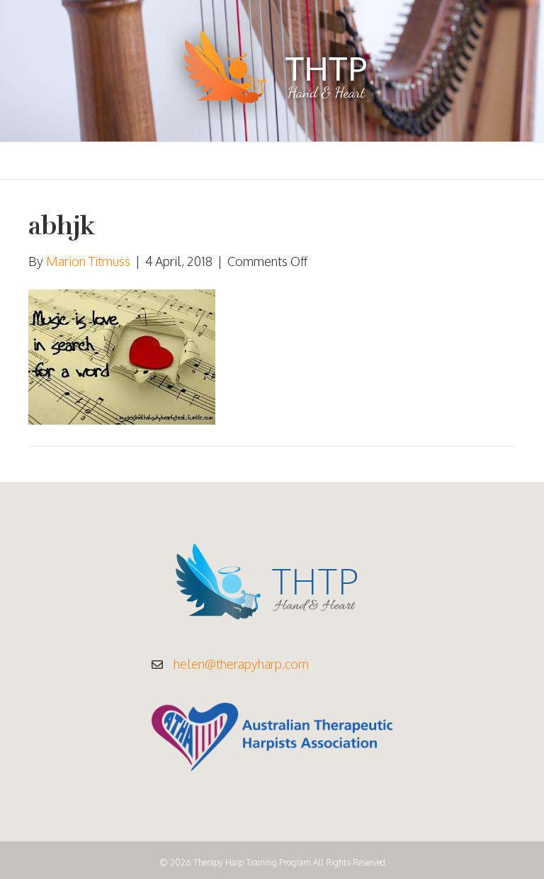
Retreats (399, 161)
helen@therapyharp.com (241, 664)
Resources (324, 161)
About (257, 161)
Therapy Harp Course (159, 161)
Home (65, 161)
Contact (469, 161)
